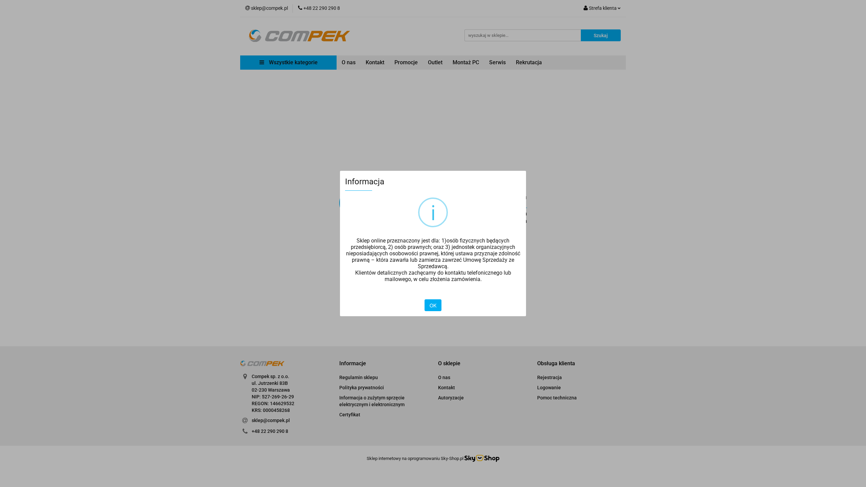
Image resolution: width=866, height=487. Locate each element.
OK (433, 305)
